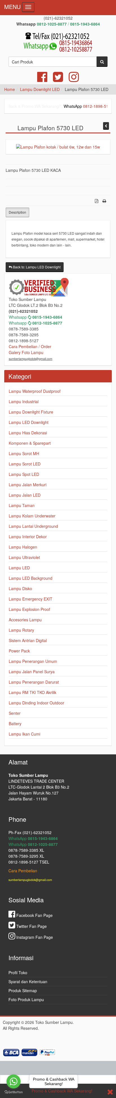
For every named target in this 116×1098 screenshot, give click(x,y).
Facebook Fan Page (34, 915)
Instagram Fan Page (34, 937)
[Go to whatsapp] (13, 1081)
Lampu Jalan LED (25, 495)
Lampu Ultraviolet (24, 557)
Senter (15, 713)
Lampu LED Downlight (28, 422)
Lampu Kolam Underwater (32, 516)
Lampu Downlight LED (40, 89)
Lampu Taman (22, 505)
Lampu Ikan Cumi (24, 734)
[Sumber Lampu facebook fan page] (42, 79)
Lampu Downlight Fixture (31, 412)
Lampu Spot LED (24, 474)
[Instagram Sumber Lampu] (74, 79)
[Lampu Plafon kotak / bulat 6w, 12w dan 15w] (58, 146)
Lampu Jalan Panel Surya (32, 671)
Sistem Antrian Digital (28, 640)
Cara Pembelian (22, 870)
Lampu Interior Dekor (28, 536)
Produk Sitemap (22, 990)
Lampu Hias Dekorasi (28, 432)
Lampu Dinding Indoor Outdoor (36, 703)
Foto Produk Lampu (26, 999)
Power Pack (19, 651)
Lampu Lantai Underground (33, 526)
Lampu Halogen (23, 547)
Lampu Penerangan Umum (33, 661)
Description (17, 212)
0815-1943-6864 (47, 317)
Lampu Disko (20, 588)
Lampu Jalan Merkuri (27, 484)
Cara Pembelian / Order (30, 346)
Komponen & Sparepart (30, 443)
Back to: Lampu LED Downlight (36, 266)
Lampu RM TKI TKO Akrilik (32, 692)
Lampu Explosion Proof (29, 609)
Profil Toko (17, 972)
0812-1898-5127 (92, 106)
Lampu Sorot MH (24, 453)
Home (9, 89)
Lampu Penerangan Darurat (34, 682)
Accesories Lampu (25, 619)
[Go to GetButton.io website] (14, 1092)
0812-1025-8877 (47, 323)
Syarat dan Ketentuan (27, 981)
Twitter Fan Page (31, 926)
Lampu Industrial (24, 401)
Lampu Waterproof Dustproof (35, 391)
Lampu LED (19, 567)
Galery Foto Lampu (26, 352)
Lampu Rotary (21, 630)
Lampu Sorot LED (25, 464)
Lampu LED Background (30, 578)
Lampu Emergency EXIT (30, 599)
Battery (15, 723)
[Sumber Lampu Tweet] (58, 79)
